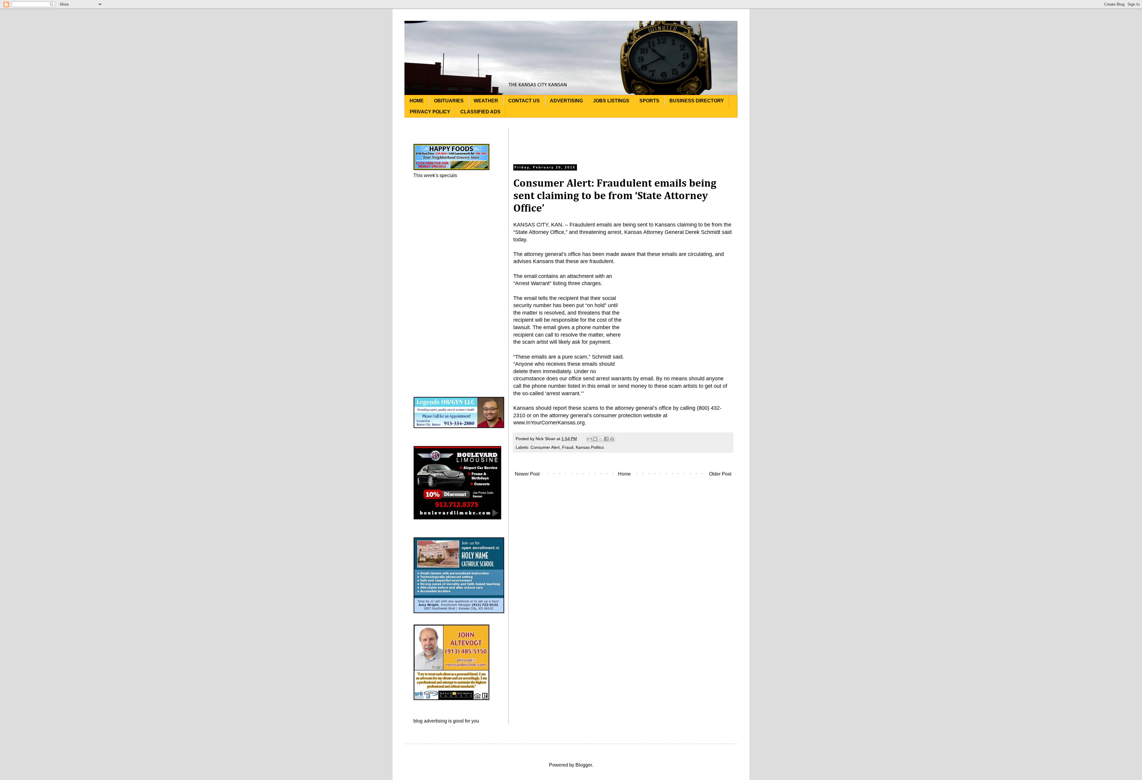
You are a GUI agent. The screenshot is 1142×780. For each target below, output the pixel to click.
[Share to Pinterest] (612, 439)
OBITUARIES (449, 100)
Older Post (720, 473)
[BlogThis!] (595, 439)
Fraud (567, 447)
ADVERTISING (566, 100)
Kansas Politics (590, 447)
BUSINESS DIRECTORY (696, 100)
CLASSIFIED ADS (480, 111)
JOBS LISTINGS (611, 100)
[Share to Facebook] (606, 439)
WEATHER (486, 100)
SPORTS (649, 100)
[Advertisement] (623, 141)
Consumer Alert (545, 447)
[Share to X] (601, 439)
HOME (417, 100)
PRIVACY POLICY (430, 111)
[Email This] (589, 439)
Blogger (583, 765)
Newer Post (527, 473)
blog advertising (430, 720)
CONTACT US (524, 100)
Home (624, 473)
